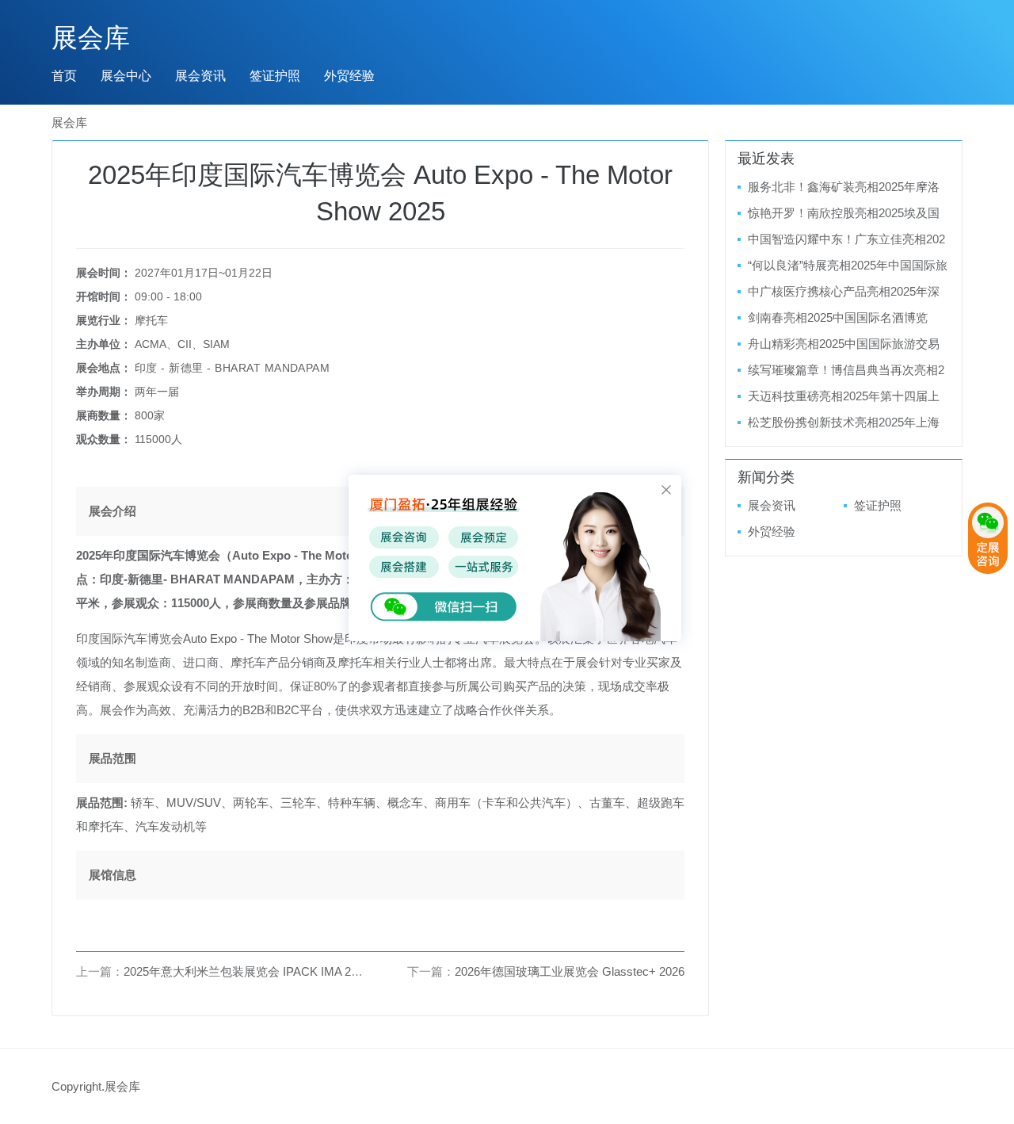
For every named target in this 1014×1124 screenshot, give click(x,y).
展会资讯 (200, 75)
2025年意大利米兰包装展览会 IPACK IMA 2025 (247, 971)
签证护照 (275, 75)
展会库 (90, 37)
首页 (64, 75)
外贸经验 (349, 75)
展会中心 (126, 75)
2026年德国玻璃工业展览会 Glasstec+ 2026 (569, 971)
